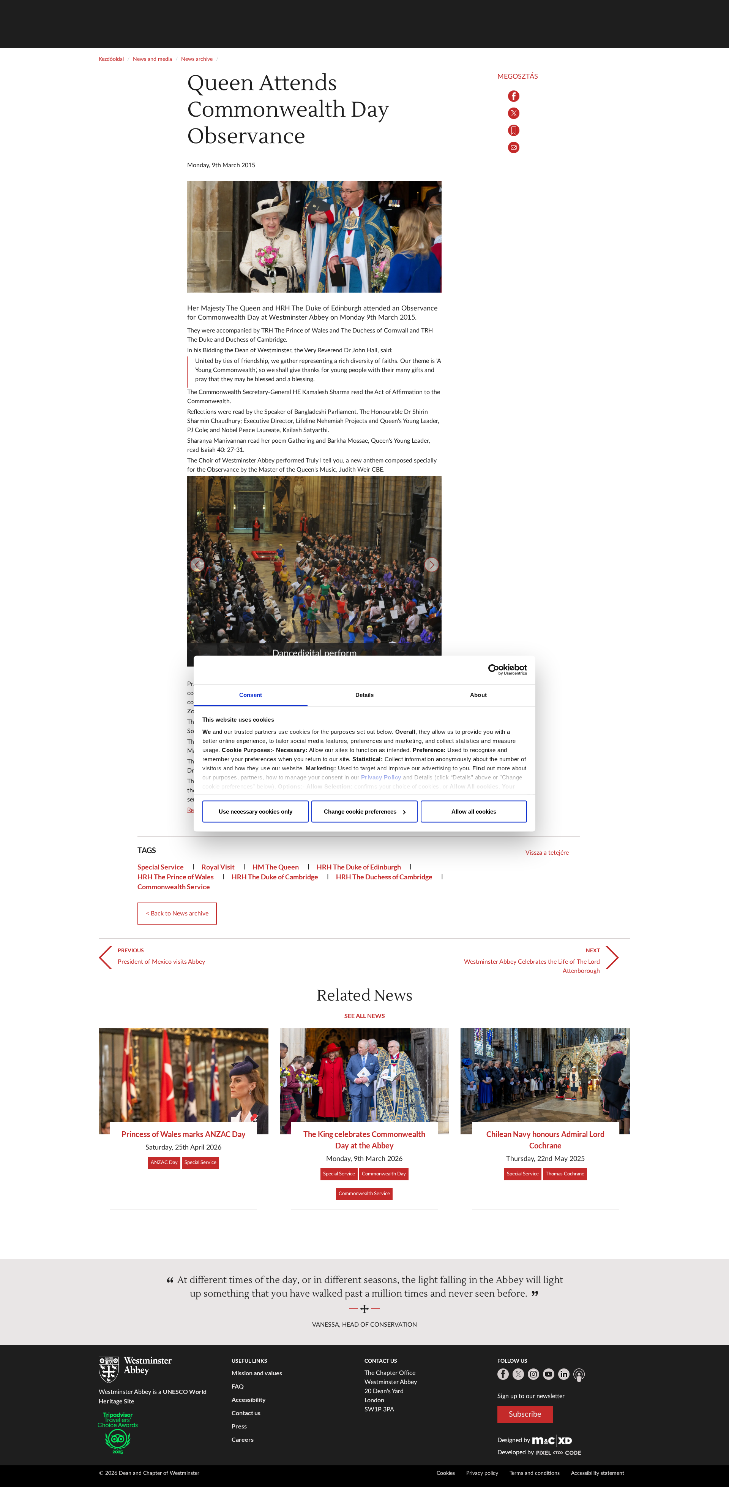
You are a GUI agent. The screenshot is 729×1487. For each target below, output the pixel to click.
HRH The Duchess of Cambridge (384, 877)
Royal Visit (218, 867)
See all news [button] (364, 1015)
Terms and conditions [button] (535, 1473)
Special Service (160, 867)
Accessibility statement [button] (597, 1473)
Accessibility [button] (249, 1399)
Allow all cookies (473, 811)
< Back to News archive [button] (177, 914)
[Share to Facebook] (513, 96)
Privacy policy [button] (482, 1473)
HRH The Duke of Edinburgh (359, 867)
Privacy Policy (381, 777)
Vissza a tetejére (547, 853)
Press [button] (239, 1426)
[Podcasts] (579, 1375)
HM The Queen (275, 867)
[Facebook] (503, 1374)
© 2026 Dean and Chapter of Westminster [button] (149, 1473)
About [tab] (478, 694)
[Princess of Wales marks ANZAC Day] (183, 1081)
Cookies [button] (446, 1473)
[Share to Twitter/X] (513, 113)
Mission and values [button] (257, 1372)
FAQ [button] (238, 1386)
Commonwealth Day (384, 1174)
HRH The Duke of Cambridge (275, 877)
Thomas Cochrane (565, 1174)
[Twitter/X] (518, 1374)
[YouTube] (548, 1374)
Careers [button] (243, 1439)
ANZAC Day (164, 1162)
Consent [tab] (250, 694)
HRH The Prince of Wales (175, 877)
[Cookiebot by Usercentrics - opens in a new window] (494, 670)
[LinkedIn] (564, 1374)
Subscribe (525, 1414)
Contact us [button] (246, 1412)
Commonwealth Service (173, 886)
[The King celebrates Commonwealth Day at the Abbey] (365, 1081)
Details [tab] (364, 694)
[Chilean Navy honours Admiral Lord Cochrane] (545, 1081)
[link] (552, 1440)
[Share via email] (513, 147)
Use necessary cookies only (255, 811)
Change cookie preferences (360, 811)
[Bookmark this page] (513, 130)
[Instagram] (533, 1374)
